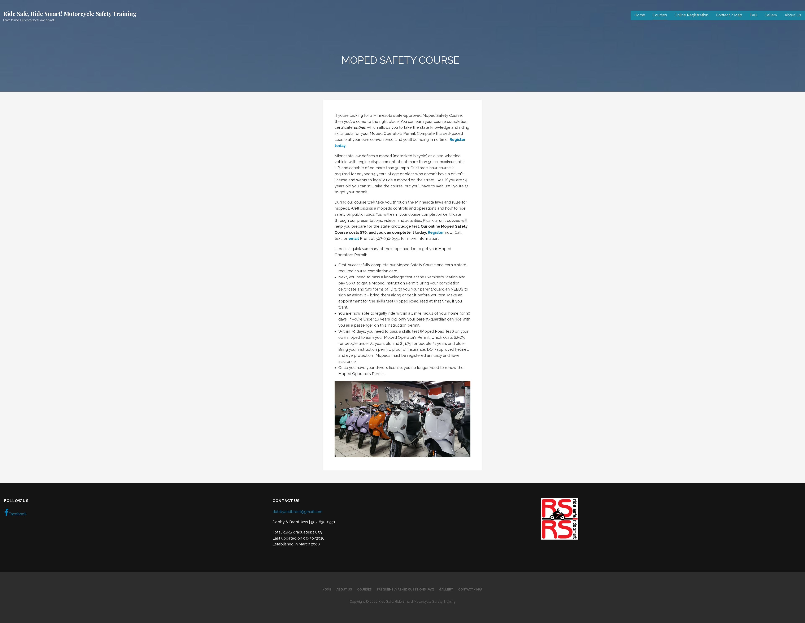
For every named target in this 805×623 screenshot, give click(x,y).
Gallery (771, 15)
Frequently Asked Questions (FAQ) (405, 589)
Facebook (17, 514)
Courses (660, 15)
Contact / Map (729, 15)
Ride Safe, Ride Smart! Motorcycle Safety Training (69, 13)
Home (639, 15)
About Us (793, 15)
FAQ (753, 15)
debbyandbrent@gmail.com (297, 511)
